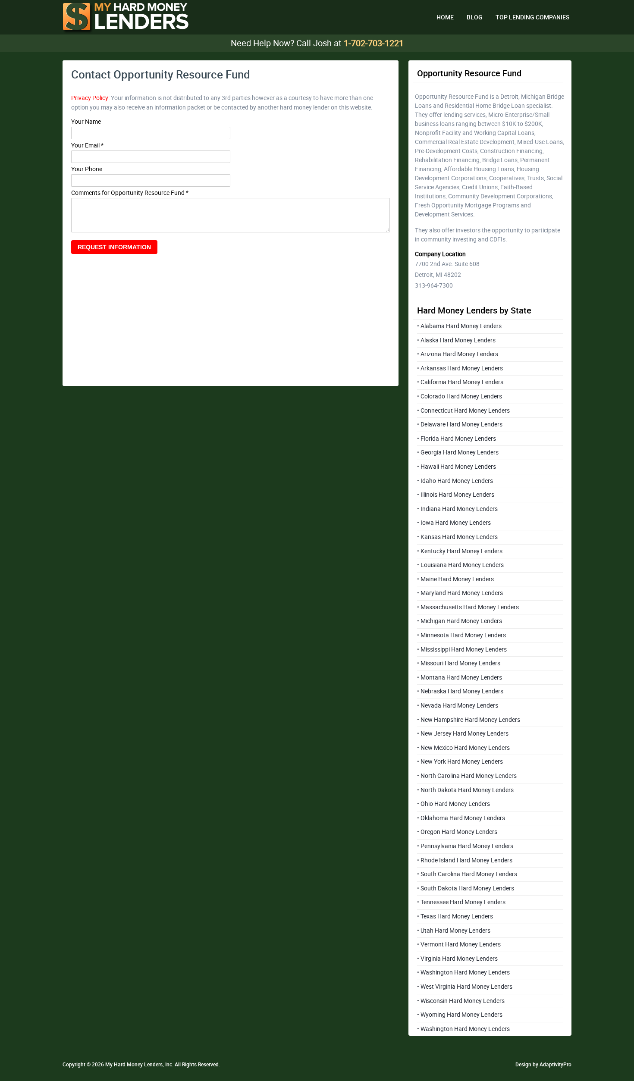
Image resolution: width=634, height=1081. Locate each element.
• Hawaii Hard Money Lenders (456, 466)
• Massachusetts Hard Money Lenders (468, 607)
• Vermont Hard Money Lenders (459, 944)
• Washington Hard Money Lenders (463, 972)
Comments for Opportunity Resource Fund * (129, 193)
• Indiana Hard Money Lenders (457, 508)
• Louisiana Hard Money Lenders (460, 564)
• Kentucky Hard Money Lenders (459, 551)
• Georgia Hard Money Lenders (458, 452)
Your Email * (87, 145)
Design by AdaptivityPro (543, 1065)
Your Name (86, 122)
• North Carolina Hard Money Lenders (467, 775)
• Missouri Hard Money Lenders (458, 663)
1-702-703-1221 (374, 43)
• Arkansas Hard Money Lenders (460, 368)
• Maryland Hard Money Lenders (460, 592)
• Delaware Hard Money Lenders (459, 424)
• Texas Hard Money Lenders (455, 916)
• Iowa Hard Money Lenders (454, 522)
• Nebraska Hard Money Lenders (460, 691)
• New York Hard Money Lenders (460, 761)
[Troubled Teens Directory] (125, 18)
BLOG (475, 17)
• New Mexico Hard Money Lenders (463, 747)
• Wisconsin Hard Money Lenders (461, 1000)
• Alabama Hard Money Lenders (459, 326)
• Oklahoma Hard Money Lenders (461, 818)
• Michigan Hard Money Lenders (459, 620)
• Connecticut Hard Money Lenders (463, 410)
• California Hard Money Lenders (460, 382)
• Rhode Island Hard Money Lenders (464, 860)
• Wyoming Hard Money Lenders (459, 1014)
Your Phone (86, 169)
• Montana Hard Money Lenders (459, 677)
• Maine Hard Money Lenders (455, 579)
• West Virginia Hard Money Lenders (464, 986)
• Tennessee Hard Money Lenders (461, 902)
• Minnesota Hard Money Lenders (461, 635)
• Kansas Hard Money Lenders (457, 536)
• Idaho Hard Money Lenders (455, 480)
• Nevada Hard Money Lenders (457, 705)
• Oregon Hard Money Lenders (457, 831)
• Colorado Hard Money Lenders (459, 396)
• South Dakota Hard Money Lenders (465, 888)
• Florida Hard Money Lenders (456, 438)
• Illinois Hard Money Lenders (455, 494)
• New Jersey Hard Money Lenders (462, 733)
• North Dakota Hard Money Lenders (465, 789)
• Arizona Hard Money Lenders (457, 354)
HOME (445, 17)
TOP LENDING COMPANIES (532, 17)
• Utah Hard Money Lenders (453, 930)
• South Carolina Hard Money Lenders (467, 874)
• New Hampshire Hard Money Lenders (468, 719)
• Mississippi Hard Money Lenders (462, 649)
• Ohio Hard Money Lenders (453, 803)
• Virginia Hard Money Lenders (457, 958)
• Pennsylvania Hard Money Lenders (465, 846)
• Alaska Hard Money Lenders (456, 340)
